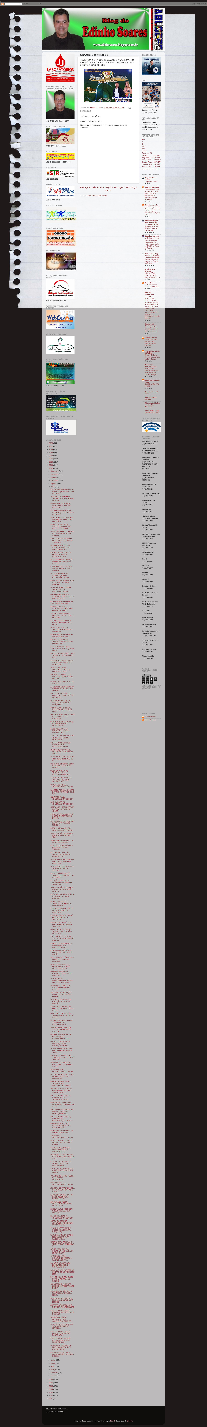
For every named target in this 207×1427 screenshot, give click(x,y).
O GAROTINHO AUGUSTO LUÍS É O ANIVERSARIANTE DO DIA (62, 1286)
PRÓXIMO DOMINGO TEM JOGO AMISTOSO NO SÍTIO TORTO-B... (62, 1057)
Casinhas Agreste (152, 236)
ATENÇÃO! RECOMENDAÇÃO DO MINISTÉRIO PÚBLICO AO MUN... (62, 689)
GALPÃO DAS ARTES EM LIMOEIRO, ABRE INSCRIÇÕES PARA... (60, 1043)
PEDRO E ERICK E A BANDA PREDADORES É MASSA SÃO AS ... (61, 1143)
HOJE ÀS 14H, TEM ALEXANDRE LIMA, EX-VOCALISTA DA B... (60, 670)
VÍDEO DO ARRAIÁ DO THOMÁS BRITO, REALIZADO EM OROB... (61, 773)
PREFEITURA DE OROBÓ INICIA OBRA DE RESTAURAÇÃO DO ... (60, 745)
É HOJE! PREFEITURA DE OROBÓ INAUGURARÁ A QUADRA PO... (60, 1230)
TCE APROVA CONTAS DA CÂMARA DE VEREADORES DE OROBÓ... (62, 512)
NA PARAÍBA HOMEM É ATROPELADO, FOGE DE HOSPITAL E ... (61, 973)
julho (53, 487)
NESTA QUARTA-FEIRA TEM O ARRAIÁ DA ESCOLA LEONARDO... (62, 1076)
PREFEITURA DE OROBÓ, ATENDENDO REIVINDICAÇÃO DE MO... (61, 1118)
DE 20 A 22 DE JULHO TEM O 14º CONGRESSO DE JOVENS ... (61, 868)
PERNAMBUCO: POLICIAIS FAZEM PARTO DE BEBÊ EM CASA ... (62, 1104)
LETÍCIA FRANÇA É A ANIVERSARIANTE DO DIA (61, 1217)
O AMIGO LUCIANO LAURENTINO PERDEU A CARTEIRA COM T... (61, 1258)
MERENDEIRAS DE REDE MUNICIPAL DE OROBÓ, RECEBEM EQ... (60, 505)
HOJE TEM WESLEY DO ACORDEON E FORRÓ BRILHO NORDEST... (60, 966)
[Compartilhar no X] (85, 111)
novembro (55, 474)
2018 (51, 468)
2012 (51, 1395)
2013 (51, 1392)
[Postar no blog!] (83, 111)
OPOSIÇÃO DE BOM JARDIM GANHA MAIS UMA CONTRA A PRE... (62, 1157)
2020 (51, 462)
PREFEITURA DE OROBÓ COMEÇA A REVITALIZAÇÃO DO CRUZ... (62, 1312)
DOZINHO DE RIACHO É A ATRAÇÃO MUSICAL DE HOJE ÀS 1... (60, 1001)
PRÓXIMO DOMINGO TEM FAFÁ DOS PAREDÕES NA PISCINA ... (61, 676)
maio (53, 1363)
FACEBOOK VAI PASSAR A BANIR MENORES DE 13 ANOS (60, 622)
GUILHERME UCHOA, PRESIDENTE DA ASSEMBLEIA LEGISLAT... (61, 1319)
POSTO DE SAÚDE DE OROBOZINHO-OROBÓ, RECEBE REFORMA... (60, 526)
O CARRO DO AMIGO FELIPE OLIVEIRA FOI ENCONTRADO (61, 1178)
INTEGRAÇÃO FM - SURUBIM (152, 352)
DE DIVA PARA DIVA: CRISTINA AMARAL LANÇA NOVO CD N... (62, 759)
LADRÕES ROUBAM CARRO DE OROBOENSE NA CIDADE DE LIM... (61, 1197)
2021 (51, 459)
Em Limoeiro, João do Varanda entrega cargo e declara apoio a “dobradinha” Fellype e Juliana (152, 211)
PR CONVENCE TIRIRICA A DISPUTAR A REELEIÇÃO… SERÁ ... (61, 710)
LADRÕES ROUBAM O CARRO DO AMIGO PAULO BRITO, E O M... (62, 792)
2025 (51, 446)
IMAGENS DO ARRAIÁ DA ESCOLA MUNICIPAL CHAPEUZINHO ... (60, 1265)
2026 (51, 443)
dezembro (55, 471)
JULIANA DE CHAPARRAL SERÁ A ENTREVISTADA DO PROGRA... (62, 498)
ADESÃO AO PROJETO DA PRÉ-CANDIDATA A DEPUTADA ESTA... (60, 554)
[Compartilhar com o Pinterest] (90, 111)
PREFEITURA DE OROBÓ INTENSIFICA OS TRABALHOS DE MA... (60, 1097)
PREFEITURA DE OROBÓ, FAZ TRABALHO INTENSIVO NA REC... (62, 655)
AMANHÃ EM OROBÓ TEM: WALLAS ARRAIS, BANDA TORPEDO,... (61, 924)
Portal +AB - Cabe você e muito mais (152, 411)
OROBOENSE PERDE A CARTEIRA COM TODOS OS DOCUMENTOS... (62, 596)
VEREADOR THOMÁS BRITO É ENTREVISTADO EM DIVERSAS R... (62, 910)
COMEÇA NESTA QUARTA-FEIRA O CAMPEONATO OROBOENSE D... (60, 1347)
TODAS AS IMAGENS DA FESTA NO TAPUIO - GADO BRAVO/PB (61, 615)
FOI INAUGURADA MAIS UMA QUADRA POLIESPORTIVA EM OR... (61, 1171)
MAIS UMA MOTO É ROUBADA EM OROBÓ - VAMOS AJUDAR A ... (62, 959)
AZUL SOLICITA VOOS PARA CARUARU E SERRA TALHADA (61, 847)
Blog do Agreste (151, 205)
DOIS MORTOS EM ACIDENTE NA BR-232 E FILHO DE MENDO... (62, 823)
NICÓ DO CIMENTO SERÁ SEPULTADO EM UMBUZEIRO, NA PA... (60, 589)
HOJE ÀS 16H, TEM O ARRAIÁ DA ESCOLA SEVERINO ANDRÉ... (62, 809)
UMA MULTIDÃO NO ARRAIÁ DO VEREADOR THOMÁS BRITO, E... (61, 889)
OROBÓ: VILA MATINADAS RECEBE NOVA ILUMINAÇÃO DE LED (60, 1036)
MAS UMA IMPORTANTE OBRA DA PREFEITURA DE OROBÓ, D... (62, 717)
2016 (51, 1383)
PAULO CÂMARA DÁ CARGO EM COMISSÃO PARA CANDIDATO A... (61, 1237)
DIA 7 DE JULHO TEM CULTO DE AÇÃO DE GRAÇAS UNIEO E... (61, 1279)
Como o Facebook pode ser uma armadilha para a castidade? (151, 342)
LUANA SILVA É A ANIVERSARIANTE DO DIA (61, 1184)
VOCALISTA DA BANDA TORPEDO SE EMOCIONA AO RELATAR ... (61, 641)
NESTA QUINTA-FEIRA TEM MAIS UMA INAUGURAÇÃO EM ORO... (61, 1300)
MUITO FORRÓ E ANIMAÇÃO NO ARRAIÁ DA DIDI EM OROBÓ (61, 561)
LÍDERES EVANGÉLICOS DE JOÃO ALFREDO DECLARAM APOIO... (61, 1022)
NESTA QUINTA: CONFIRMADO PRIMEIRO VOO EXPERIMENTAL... (61, 980)
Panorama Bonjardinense (151, 366)
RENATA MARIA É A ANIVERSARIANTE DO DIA (61, 798)
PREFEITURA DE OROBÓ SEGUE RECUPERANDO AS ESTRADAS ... (62, 875)
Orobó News (150, 283)
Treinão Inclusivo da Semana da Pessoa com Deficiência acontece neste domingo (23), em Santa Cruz (152, 194)
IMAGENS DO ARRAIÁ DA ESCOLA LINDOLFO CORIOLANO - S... (60, 1150)
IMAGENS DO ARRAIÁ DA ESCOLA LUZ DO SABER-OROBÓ (61, 1064)
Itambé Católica (151, 337)
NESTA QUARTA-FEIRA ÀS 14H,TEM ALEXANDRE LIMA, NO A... (60, 703)
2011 (51, 1399)
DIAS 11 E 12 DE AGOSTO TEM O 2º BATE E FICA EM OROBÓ (61, 1015)
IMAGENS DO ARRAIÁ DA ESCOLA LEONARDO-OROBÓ (60, 987)
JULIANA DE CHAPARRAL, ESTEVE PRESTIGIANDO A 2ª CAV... (61, 752)
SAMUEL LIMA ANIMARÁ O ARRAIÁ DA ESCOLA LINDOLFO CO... (60, 1164)
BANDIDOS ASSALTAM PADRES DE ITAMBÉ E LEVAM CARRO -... (60, 731)
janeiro (54, 1376)
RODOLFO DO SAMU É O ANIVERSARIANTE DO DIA (61, 829)
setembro (55, 480)
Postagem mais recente (92, 187)
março (53, 1369)
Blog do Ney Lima (152, 187)
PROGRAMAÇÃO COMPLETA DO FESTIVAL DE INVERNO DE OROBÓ (62, 491)
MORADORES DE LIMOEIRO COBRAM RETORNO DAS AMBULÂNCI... (61, 519)
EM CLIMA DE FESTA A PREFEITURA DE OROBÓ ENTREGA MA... (61, 1204)
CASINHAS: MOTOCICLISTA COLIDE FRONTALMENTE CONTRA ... (61, 568)
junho (53, 1360)
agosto (54, 484)
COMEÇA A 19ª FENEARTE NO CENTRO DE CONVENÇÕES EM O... (62, 1272)
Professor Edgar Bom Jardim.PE (151, 221)
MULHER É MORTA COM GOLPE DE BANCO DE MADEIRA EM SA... (60, 547)
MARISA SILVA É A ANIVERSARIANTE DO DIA (61, 1070)
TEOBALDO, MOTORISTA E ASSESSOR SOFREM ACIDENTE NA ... (61, 780)
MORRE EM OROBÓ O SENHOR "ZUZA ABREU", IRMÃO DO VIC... (61, 903)
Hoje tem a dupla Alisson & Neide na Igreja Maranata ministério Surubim (151, 329)
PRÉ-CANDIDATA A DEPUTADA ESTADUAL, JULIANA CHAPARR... (62, 582)
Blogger (130, 1421)
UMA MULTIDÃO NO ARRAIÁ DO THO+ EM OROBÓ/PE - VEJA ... (61, 835)
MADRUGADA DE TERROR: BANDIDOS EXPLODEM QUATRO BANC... (61, 1090)
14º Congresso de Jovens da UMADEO (152, 286)
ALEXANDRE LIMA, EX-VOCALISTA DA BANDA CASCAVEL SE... (60, 854)
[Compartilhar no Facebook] (88, 111)
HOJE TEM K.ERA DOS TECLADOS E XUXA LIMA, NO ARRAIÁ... (61, 629)
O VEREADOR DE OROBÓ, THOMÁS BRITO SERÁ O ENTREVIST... (61, 931)
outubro (54, 477)
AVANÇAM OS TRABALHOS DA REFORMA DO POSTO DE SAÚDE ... (62, 1190)
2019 (51, 465)
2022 (51, 456)
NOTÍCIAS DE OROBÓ (150, 270)
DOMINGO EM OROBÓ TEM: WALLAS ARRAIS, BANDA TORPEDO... (61, 1050)
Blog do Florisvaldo (149, 293)
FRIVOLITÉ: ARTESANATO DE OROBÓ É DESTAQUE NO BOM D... (62, 816)
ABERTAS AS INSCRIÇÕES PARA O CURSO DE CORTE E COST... (62, 1008)
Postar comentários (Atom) (96, 195)
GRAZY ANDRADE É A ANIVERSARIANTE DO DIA (61, 786)
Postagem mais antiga (125, 187)
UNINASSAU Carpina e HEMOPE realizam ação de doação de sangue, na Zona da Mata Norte (152, 260)
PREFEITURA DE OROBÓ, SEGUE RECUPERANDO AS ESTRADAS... (62, 696)
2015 (51, 1386)
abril (53, 1366)
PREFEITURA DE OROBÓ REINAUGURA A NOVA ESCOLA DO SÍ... (60, 1340)
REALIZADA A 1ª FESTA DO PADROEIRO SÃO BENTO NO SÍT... (61, 952)
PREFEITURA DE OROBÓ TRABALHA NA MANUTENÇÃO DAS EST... (61, 1083)
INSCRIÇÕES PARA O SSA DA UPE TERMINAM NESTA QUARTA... (61, 533)
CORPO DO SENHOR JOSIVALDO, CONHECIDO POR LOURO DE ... (61, 1223)
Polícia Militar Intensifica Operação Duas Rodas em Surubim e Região (152, 371)
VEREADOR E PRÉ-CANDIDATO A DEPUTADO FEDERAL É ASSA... (61, 608)
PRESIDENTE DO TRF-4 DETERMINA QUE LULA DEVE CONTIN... (60, 1125)
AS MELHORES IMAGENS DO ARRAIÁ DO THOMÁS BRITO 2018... (62, 738)
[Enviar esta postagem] (129, 108)
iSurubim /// (149, 324)
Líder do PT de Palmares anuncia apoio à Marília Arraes (152, 275)
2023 (51, 452)
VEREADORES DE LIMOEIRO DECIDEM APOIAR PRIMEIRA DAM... (61, 724)
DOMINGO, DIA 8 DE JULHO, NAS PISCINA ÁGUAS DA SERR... (61, 1293)
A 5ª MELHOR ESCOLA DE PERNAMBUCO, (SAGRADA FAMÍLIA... (62, 1354)
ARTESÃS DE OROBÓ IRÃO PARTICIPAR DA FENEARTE (62, 1306)
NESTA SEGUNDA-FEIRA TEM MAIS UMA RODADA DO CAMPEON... (62, 861)
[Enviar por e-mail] (81, 111)
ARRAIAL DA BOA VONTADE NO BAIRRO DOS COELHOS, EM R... (61, 945)
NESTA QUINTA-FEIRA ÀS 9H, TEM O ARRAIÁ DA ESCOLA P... (62, 1244)
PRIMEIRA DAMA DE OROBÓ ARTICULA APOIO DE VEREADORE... (61, 917)
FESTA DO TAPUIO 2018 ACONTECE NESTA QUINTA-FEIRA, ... (62, 649)
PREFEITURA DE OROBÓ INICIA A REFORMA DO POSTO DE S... (60, 1333)
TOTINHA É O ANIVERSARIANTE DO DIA (61, 1137)
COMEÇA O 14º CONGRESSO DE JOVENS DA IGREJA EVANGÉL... (62, 766)
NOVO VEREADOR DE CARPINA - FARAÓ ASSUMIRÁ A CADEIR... (60, 575)
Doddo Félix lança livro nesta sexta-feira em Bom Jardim (152, 357)
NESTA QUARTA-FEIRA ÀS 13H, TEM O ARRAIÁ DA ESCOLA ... (60, 1029)
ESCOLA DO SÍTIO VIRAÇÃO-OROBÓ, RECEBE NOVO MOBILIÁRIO (61, 663)
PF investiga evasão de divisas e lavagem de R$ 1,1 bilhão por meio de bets (152, 227)
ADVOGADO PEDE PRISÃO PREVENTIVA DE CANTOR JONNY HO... (61, 540)
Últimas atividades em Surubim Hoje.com (152, 405)
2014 (51, 1389)
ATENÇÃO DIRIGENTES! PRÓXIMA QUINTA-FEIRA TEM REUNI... (61, 882)
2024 (51, 449)
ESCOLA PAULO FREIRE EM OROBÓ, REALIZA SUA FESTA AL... (61, 1211)
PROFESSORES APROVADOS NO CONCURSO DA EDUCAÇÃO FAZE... (62, 1111)
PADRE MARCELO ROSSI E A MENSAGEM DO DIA (61, 602)
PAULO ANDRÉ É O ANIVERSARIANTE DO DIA (61, 803)
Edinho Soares (150, 716)
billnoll (112, 1421)
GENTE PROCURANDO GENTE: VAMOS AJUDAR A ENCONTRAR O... (61, 1251)
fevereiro (54, 1373)
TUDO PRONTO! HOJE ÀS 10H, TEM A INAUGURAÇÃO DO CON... (62, 938)
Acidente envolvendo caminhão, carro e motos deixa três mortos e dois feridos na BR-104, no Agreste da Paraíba (152, 243)
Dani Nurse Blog (151, 254)
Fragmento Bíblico (151, 182)
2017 (51, 1380)
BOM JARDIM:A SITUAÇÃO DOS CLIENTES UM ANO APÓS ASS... (61, 994)
